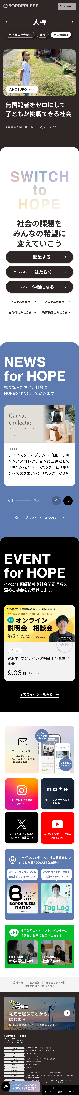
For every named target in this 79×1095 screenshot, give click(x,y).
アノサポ (35, 1053)
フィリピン (69, 1080)
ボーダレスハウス (31, 1059)
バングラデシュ (30, 1080)
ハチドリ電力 (48, 1048)
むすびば (52, 1059)
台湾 (63, 1082)
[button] (56, 500)
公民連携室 (29, 1067)
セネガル (45, 1082)
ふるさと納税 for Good (48, 1050)
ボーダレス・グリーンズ (33, 1056)
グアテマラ (46, 1080)
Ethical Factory (69, 1075)
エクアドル (54, 1080)
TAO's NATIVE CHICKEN (33, 1077)
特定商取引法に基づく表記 (39, 986)
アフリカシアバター (46, 1075)
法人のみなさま (55, 302)
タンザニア (61, 1080)
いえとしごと (36, 1064)
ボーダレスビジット (42, 1059)
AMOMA (28, 1075)
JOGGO (34, 1075)
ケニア (51, 1082)
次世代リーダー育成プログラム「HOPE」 (51, 1073)
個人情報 (34, 982)
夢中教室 (28, 1061)
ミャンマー (39, 1080)
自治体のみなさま (20, 312)
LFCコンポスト (39, 1048)
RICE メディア (30, 1050)
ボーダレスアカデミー (32, 1073)
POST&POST (29, 1048)
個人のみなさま (21, 302)
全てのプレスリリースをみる (36, 517)
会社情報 (18, 982)
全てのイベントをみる (36, 694)
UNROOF (28, 1064)
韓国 (59, 1082)
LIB (38, 1075)
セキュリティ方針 (55, 982)
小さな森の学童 (36, 1061)
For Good (38, 1050)
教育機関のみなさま (55, 312)
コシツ (28, 1070)
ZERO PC (28, 1053)
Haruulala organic (58, 1075)
